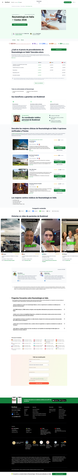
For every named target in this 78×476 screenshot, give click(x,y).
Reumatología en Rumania (27, 348)
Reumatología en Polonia (38, 346)
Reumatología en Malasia (16, 346)
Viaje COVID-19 (61, 416)
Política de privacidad (41, 378)
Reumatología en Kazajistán (39, 345)
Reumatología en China (60, 339)
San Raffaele (32, 141)
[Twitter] (18, 416)
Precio (18, 39)
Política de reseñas (62, 412)
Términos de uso (35, 378)
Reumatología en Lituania (60, 345)
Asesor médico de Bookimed (48, 271)
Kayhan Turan (46, 273)
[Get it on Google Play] (62, 400)
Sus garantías (26, 415)
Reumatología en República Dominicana (16, 349)
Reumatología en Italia (27, 345)
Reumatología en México (27, 346)
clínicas (22, 39)
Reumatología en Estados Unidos (16, 344)
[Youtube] (16, 416)
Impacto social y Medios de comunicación (39, 415)
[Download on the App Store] (55, 400)
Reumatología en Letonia (49, 345)
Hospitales (26, 409)
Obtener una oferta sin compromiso (20, 24)
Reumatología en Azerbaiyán (50, 339)
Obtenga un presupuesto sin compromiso (59, 148)
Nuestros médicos (35, 412)
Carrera (34, 416)
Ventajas (13, 39)
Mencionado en (14, 410)
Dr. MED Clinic (67, 260)
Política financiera (61, 413)
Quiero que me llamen (67, 2)
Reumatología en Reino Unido (50, 346)
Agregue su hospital (52, 409)
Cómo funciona (35, 410)
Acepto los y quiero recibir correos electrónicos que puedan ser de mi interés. (38, 378)
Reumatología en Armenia (27, 339)
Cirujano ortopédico (18, 34)
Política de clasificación (62, 415)
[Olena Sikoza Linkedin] (18, 280)
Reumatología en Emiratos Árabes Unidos (49, 341)
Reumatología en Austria (38, 339)
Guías (25, 413)
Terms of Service (31, 380)
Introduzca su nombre (32, 367)
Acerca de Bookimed (36, 409)
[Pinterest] (19, 416)
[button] (31, 361)
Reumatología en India (60, 343)
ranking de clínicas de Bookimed (17, 133)
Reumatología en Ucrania (60, 348)
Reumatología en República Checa (61, 347)
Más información (60, 150)
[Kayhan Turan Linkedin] (44, 280)
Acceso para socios (52, 410)
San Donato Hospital (33, 155)
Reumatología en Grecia (38, 343)
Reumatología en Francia (27, 343)
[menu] (2, 2)
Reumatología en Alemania (16, 339)
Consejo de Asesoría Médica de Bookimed (39, 413)
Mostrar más (13, 57)
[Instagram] (14, 416)
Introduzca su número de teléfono (34, 359)
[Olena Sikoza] (15, 274)
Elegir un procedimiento (39, 83)
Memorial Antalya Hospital (9, 260)
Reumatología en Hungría (49, 343)
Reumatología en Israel (16, 345)
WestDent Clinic (28, 260)
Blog (25, 412)
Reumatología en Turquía (49, 348)
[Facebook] (12, 416)
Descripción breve (32, 372)
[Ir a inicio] (7, 2)
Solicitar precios (59, 49)
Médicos (25, 410)
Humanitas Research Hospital (35, 183)
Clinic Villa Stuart (32, 169)
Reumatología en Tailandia (39, 348)
